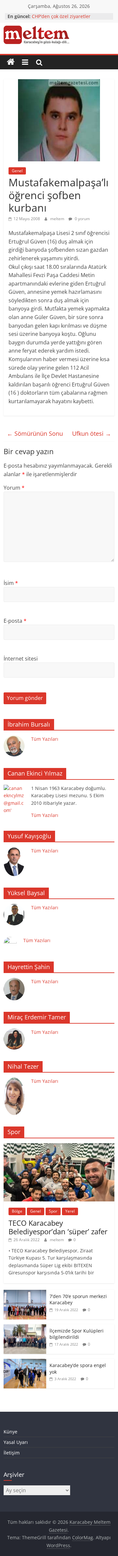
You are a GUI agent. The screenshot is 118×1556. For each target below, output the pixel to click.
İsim (11, 583)
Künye (10, 1431)
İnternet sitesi (21, 658)
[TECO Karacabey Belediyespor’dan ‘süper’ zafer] (59, 1147)
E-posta (15, 620)
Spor (53, 1211)
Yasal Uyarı (16, 1442)
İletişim (12, 1453)
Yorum (14, 487)
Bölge (17, 1211)
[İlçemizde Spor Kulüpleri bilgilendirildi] (25, 1328)
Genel (17, 171)
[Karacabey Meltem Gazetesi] (11, 62)
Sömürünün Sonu (35, 433)
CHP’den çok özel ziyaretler (61, 16)
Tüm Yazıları (44, 739)
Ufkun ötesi (91, 433)
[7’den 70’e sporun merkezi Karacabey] (25, 1293)
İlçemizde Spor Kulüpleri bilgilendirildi (76, 1334)
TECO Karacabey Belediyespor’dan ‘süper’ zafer (58, 1227)
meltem (57, 218)
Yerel (70, 1211)
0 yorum (82, 218)
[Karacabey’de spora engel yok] (25, 1362)
